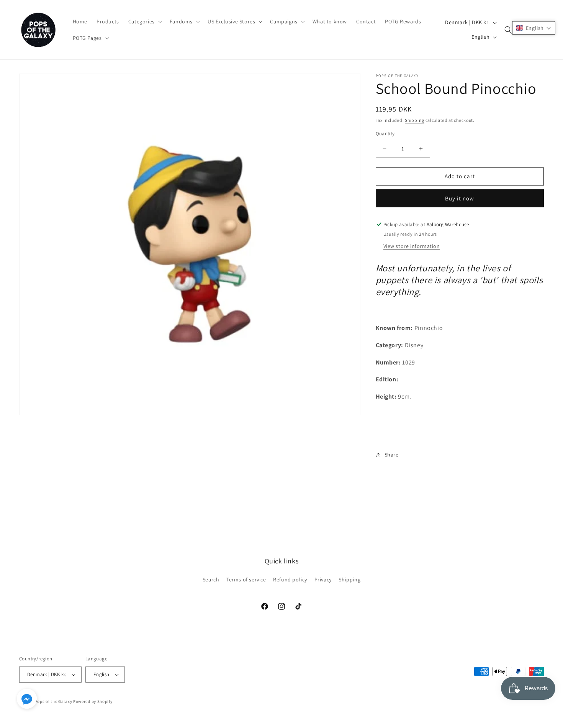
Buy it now (459, 198)
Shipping (414, 120)
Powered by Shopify (93, 701)
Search (211, 579)
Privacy (323, 579)
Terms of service (246, 579)
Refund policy (290, 579)
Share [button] (392, 454)
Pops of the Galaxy (53, 701)
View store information (411, 246)
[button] (144, 21)
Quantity (385, 133)
